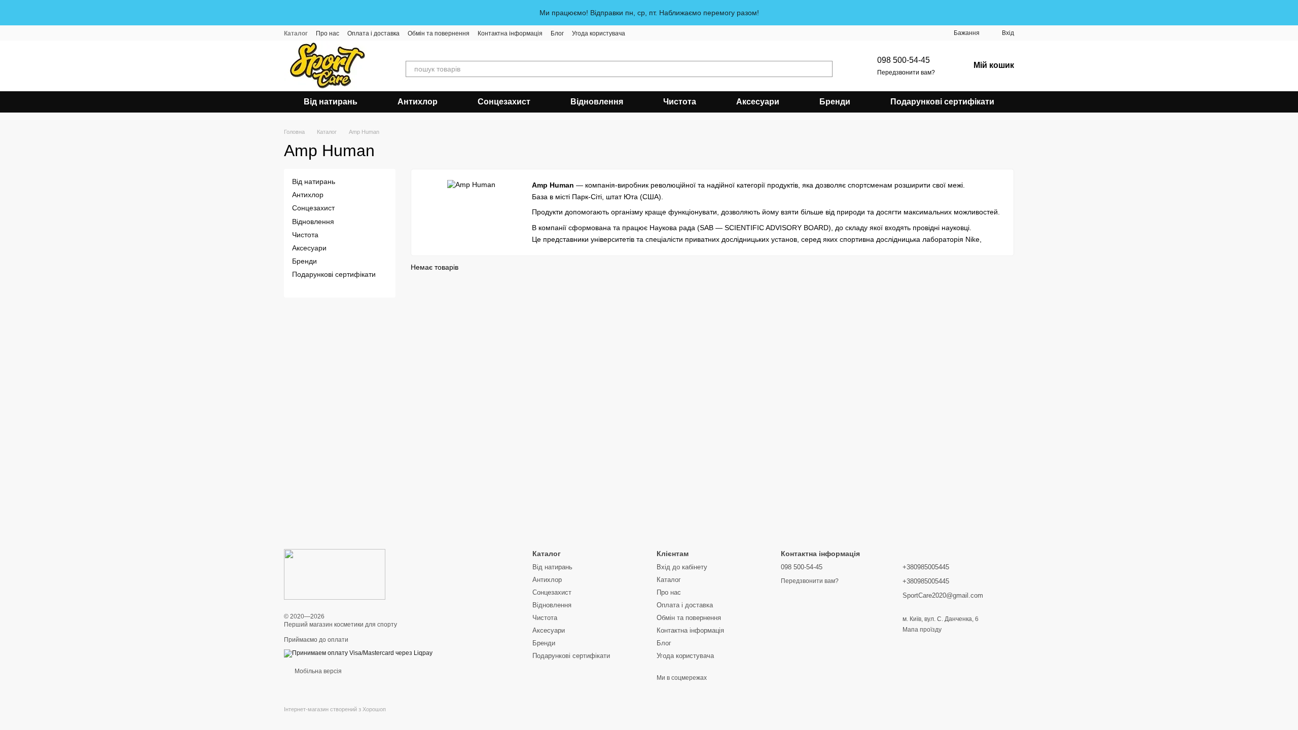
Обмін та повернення (439, 33)
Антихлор (418, 101)
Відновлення (596, 101)
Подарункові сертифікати (942, 101)
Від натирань (330, 101)
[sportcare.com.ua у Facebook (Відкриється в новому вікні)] (651, 33)
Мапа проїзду (922, 629)
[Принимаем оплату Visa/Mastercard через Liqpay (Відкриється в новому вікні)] (358, 652)
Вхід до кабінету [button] (682, 567)
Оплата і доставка (373, 33)
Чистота (679, 101)
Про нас (327, 33)
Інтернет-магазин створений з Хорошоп (335, 709)
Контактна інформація (510, 33)
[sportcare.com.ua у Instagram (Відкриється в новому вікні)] (639, 33)
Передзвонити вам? (906, 72)
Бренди (834, 101)
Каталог (296, 33)
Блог (557, 33)
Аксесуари (757, 101)
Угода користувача (598, 33)
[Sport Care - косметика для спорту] (334, 573)
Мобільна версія (317, 671)
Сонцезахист (504, 101)
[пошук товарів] (824, 69)
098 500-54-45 (903, 60)
